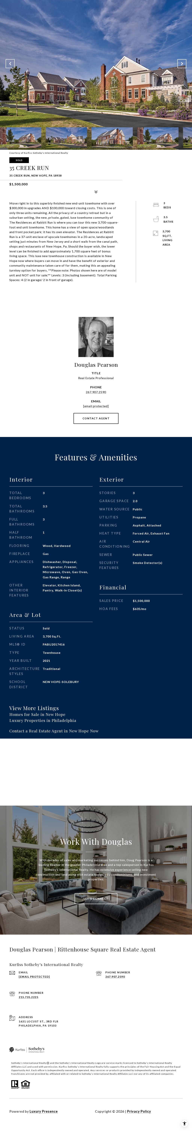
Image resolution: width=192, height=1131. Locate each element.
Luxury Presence (44, 1111)
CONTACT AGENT (96, 418)
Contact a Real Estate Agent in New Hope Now (54, 730)
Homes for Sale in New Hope (37, 714)
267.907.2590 (96, 392)
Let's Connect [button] (96, 898)
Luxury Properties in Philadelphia (42, 720)
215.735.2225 (28, 997)
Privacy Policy (139, 1111)
